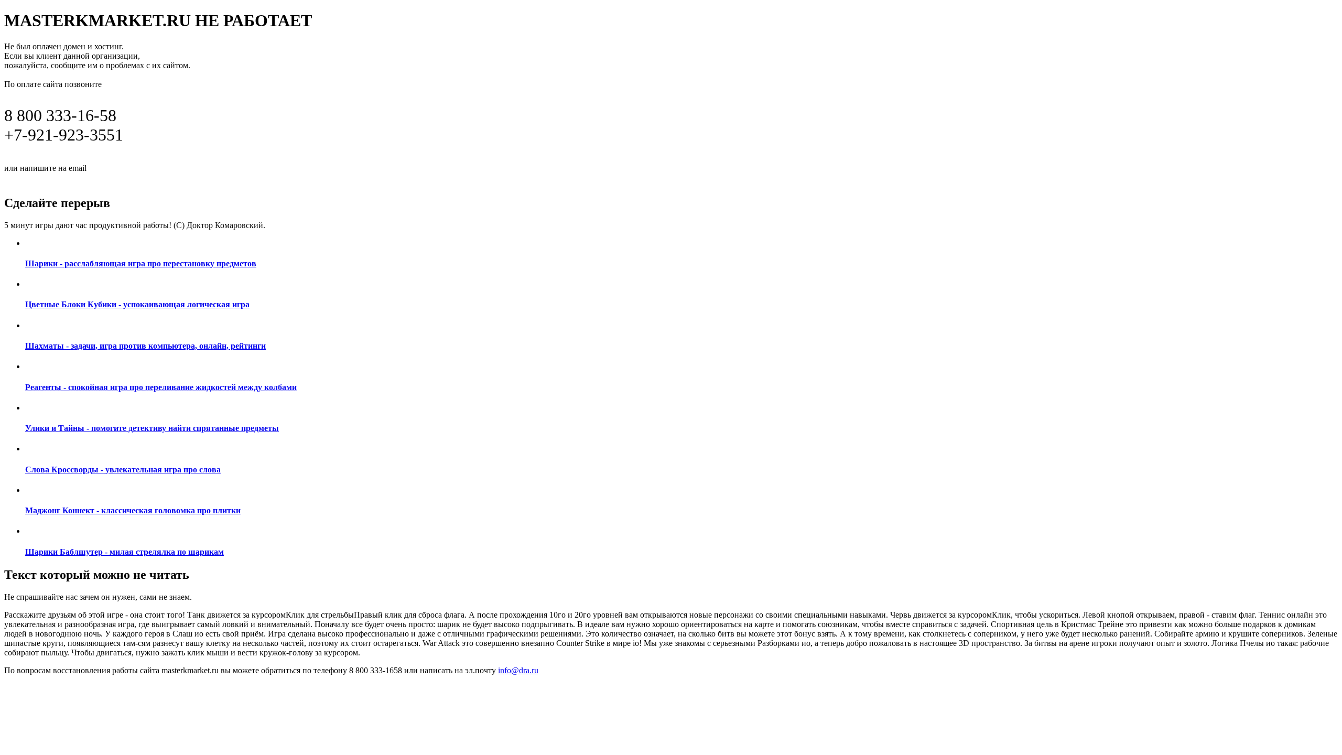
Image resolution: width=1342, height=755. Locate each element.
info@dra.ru (114, 167)
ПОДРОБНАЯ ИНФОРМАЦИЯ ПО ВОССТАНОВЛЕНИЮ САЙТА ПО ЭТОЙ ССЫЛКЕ (217, 179)
